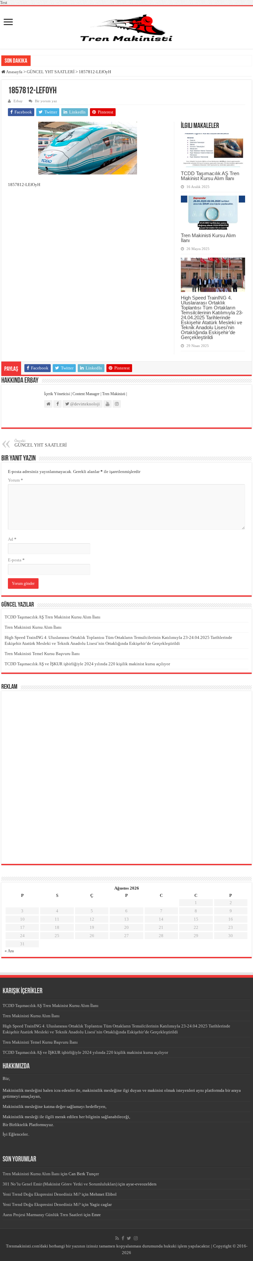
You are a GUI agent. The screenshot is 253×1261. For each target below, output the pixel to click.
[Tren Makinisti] (126, 27)
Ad (12, 539)
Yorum (15, 480)
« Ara (9, 950)
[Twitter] (129, 1238)
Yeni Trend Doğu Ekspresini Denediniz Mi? (42, 1194)
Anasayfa (13, 71)
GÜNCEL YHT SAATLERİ (50, 71)
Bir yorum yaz (46, 101)
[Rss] (117, 1238)
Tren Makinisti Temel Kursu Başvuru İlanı (42, 653)
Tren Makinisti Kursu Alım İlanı (208, 238)
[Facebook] (123, 1238)
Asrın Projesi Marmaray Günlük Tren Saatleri (43, 1214)
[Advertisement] (49, 776)
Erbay (18, 101)
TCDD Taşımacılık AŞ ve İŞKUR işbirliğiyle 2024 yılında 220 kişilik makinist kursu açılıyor (87, 663)
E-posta (16, 559)
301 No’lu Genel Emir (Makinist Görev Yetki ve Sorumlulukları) (60, 1184)
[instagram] (135, 1238)
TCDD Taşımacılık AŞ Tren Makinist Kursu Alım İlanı (210, 176)
